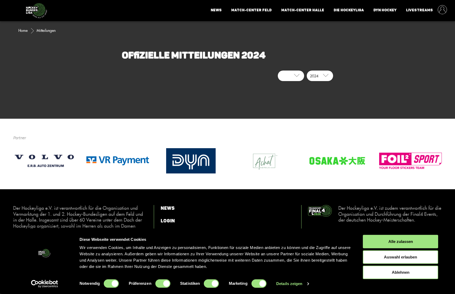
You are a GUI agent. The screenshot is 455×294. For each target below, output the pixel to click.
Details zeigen (289, 283)
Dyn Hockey (385, 10)
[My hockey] (442, 10)
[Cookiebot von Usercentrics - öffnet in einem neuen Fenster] (45, 284)
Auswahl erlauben (400, 257)
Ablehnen (400, 272)
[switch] (162, 283)
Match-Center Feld (251, 10)
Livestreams (419, 10)
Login (168, 221)
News (216, 10)
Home (23, 30)
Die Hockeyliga (349, 10)
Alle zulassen (400, 241)
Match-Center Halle (302, 10)
